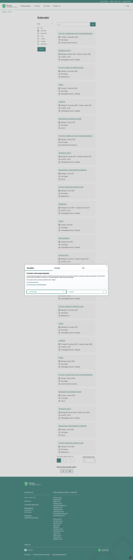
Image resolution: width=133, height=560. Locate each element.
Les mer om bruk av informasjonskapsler (36, 284)
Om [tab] (83, 268)
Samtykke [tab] (30, 268)
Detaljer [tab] (57, 268)
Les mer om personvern (32, 282)
